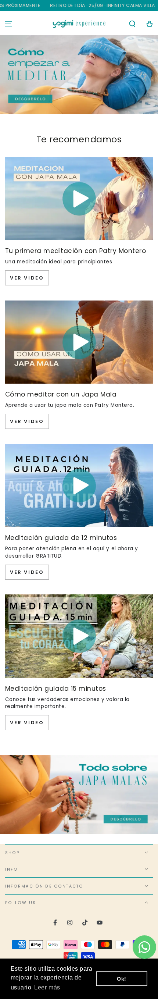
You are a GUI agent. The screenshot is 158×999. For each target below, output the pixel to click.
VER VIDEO (27, 277)
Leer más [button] (47, 987)
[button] (132, 24)
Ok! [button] (121, 979)
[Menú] (8, 24)
